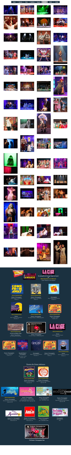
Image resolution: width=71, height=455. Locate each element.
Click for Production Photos (16, 331)
